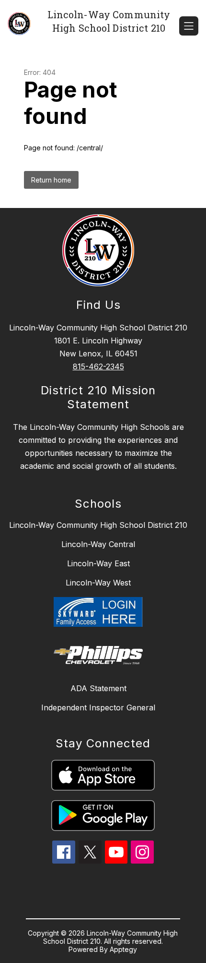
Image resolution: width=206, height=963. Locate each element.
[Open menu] (188, 26)
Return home (51, 180)
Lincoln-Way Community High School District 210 (98, 525)
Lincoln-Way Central (98, 544)
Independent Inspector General (98, 707)
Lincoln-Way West (98, 582)
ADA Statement (98, 688)
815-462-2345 (98, 366)
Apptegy (123, 949)
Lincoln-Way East (98, 563)
